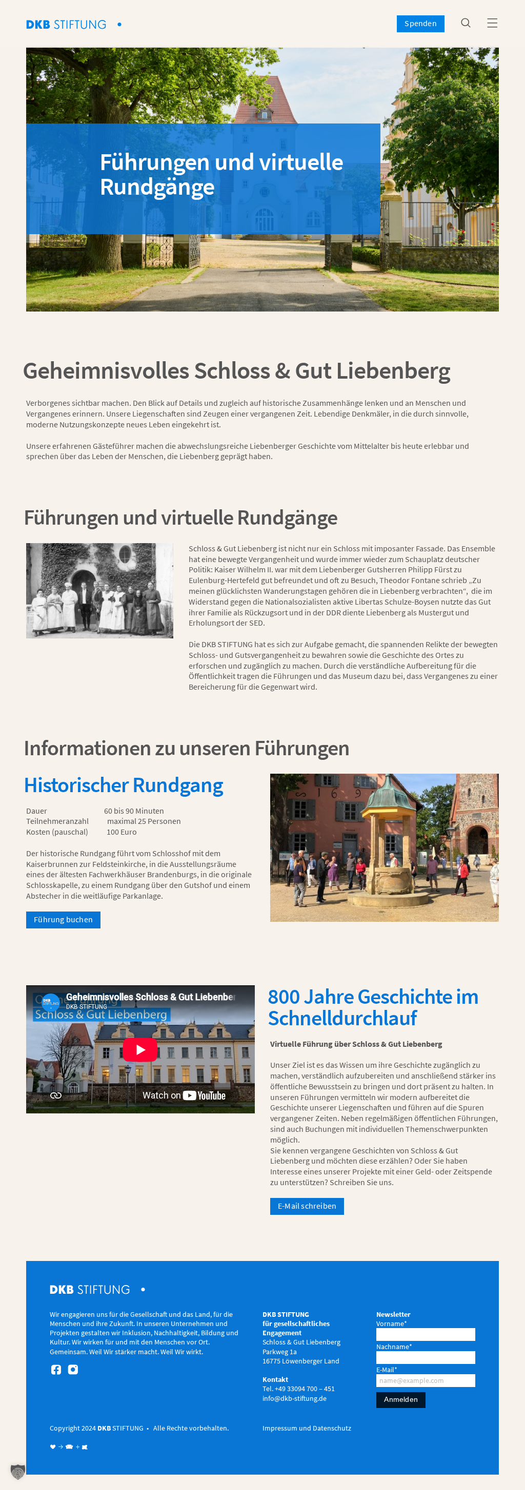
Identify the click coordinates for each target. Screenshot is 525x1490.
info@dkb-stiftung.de (294, 1398)
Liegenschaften (158, 413)
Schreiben (347, 1182)
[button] (18, 1472)
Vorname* (391, 1323)
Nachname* (394, 1346)
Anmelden (401, 1399)
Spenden (420, 23)
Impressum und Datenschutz (306, 1428)
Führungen (319, 1097)
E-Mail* (386, 1369)
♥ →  (62, 1447)
